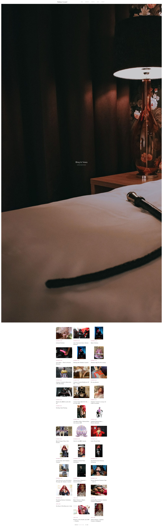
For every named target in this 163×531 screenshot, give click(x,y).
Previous (76, 524)
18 (85, 524)
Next (87, 524)
